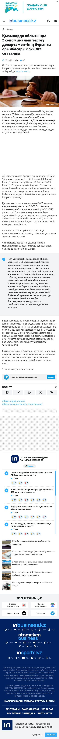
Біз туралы (13, 713)
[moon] (48, 21)
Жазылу (50, 734)
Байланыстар (30, 713)
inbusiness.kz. (22, 71)
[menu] (4, 21)
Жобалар (47, 713)
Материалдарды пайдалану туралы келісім (29, 705)
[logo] (26, 21)
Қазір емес (37, 734)
